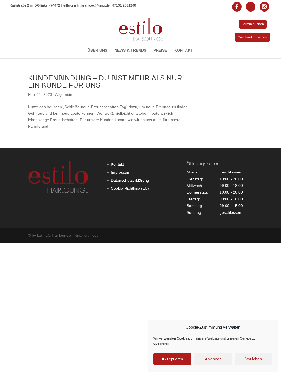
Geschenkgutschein (252, 37)
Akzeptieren (172, 359)
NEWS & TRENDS (130, 50)
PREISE (160, 50)
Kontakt (117, 164)
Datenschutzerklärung (130, 180)
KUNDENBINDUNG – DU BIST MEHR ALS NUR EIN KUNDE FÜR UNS (105, 81)
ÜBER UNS (97, 50)
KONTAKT (183, 50)
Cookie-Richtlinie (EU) (130, 188)
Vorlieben (253, 359)
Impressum (120, 172)
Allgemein (63, 94)
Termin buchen (253, 24)
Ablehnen (213, 359)
